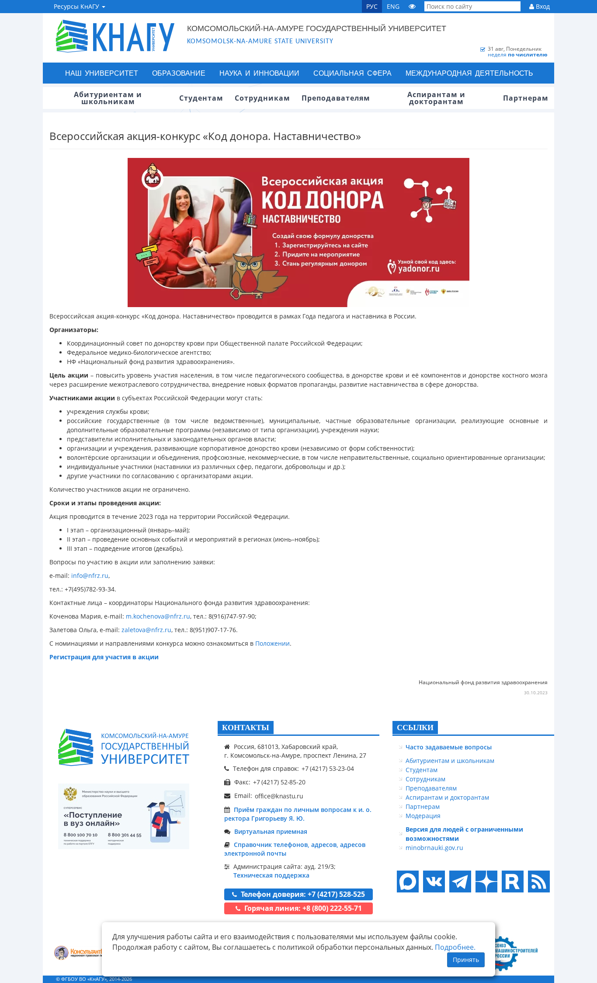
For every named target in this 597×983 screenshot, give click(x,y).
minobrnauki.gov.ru (434, 847)
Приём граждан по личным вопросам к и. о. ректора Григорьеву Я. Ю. (297, 813)
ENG (393, 6)
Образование (178, 73)
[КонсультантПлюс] (84, 954)
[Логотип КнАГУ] (123, 747)
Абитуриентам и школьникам (450, 760)
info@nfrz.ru (89, 575)
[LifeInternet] (537, 979)
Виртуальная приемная (270, 831)
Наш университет (101, 73)
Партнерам (423, 806)
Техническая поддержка (271, 875)
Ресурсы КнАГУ (77, 6)
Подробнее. (455, 947)
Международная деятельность (469, 73)
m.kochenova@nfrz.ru (158, 616)
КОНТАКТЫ (245, 727)
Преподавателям (431, 788)
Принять (466, 959)
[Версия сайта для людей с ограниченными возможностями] (412, 6)
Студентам (421, 770)
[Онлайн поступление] (123, 816)
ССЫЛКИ (415, 727)
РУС (372, 6)
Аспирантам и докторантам (447, 797)
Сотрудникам (425, 779)
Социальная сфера (352, 73)
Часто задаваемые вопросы (449, 747)
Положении (272, 643)
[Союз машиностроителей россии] (510, 953)
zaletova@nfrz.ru (146, 630)
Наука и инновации (259, 73)
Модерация (423, 816)
